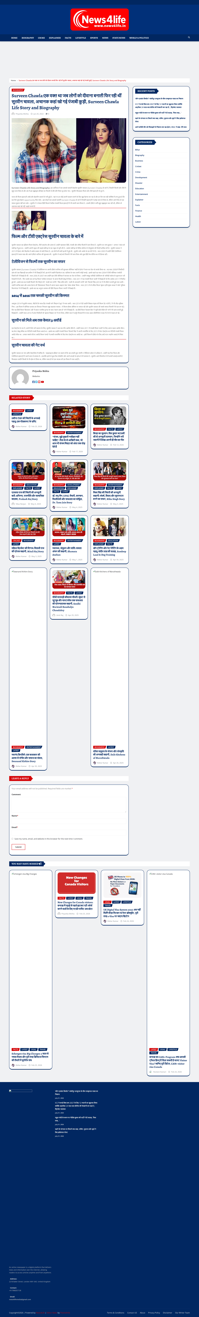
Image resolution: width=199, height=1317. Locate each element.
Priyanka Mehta (22, 114)
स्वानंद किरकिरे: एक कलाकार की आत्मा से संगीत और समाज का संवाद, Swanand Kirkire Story (27, 758)
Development (141, 177)
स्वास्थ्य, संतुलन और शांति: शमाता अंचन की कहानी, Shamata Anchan (67, 551)
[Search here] (189, 37)
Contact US (132, 1312)
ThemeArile (65, 1312)
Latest (138, 222)
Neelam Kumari (159, 1072)
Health (138, 216)
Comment (16, 794)
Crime (41, 37)
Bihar (137, 149)
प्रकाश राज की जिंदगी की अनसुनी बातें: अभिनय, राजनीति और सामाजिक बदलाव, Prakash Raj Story (28, 496)
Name (15, 816)
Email (15, 827)
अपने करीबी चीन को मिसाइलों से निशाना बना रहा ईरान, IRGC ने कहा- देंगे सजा (161, 127)
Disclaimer (167, 1312)
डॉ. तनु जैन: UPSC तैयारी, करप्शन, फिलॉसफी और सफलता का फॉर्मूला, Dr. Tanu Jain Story (67, 499)
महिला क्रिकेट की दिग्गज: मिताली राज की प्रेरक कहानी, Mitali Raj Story (28, 549)
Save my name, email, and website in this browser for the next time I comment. (49, 839)
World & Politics (139, 37)
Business (139, 161)
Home (14, 37)
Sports (94, 37)
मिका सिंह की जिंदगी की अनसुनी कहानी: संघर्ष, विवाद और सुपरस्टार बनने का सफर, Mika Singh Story (109, 496)
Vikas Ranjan (21, 504)
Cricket (138, 166)
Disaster (138, 183)
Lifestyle (80, 37)
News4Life (40, 1312)
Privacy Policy (154, 1312)
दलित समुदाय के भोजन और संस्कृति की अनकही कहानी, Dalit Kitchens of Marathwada (109, 755)
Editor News (52, 1312)
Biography (28, 37)
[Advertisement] (99, 59)
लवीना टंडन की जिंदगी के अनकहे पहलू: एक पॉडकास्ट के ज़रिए (26, 420)
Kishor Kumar (21, 426)
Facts (68, 37)
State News (118, 37)
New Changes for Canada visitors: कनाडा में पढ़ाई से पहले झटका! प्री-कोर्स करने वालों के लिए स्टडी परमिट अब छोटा (75, 906)
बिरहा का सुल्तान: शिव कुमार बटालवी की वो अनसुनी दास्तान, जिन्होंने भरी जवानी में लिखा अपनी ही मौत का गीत (109, 437)
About (142, 1312)
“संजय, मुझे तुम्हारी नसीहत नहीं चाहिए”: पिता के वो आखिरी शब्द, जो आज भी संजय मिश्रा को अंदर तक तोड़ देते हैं (68, 441)
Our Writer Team (182, 1312)
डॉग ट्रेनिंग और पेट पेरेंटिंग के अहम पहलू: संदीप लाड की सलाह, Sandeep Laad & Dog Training (109, 551)
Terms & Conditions (115, 1312)
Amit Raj (59, 615)
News (105, 37)
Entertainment (141, 194)
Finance (138, 210)
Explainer (55, 37)
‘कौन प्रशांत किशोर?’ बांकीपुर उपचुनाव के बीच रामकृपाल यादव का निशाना (159, 98)
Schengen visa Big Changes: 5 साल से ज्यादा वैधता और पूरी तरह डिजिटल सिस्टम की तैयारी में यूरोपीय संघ (30, 1057)
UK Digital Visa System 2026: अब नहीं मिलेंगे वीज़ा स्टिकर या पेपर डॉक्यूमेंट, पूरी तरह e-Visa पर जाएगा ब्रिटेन (122, 913)
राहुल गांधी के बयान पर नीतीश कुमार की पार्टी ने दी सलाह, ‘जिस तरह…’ (158, 112)
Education (139, 188)
